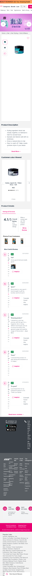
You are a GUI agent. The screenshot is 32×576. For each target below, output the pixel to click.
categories (6, 6)
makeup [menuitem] (3, 10)
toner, (13, 547)
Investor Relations (6, 489)
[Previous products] (2, 183)
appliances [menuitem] (17, 10)
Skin (26, 466)
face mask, (17, 538)
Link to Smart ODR (5, 494)
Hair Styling (14, 33)
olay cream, (13, 552)
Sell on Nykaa (10, 484)
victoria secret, (11, 541)
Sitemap (22, 482)
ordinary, (8, 547)
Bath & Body (26, 471)
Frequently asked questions (12, 467)
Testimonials (7, 476)
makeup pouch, (13, 561)
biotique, (23, 538)
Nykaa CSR (5, 479)
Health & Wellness (27, 483)
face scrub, (11, 570)
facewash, (10, 566)
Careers (6, 469)
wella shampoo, (10, 563)
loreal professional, (17, 550)
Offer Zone (21, 464)
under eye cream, (11, 554)
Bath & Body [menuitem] (25, 10)
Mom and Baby (26, 478)
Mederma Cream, (11, 571)
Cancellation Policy (11, 527)
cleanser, (10, 548)
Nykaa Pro (21, 479)
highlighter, (11, 536)
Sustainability (7, 482)
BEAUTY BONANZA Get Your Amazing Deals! (15, 2)
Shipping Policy (22, 525)
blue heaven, (13, 568)
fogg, (19, 552)
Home (3, 33)
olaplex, (20, 561)
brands (13, 6)
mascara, (8, 550)
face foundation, (15, 557)
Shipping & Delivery (11, 480)
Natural (27, 488)
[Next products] (29, 183)
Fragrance (27, 486)
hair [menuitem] (12, 10)
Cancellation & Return (12, 475)
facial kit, (22, 540)
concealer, (10, 538)
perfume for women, (13, 540)
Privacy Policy (22, 527)
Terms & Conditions (11, 525)
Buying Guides (16, 472)
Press (5, 474)
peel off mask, (21, 568)
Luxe (26, 490)
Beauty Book (16, 464)
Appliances (28, 474)
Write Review (24, 229)
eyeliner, (15, 543)
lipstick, (5, 536)
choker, (20, 559)
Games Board (16, 468)
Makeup (27, 463)
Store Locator (11, 471)
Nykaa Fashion (22, 475)
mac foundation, (13, 559)
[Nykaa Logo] (1, 6)
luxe (17, 6)
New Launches (22, 468)
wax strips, (20, 554)
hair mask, (21, 543)
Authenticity (7, 471)
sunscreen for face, (11, 556)
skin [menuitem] (8, 10)
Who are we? (5, 465)
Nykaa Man (21, 472)
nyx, (15, 566)
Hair (8, 33)
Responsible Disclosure (7, 485)
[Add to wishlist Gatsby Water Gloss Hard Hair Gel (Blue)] (28, 38)
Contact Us (11, 462)
